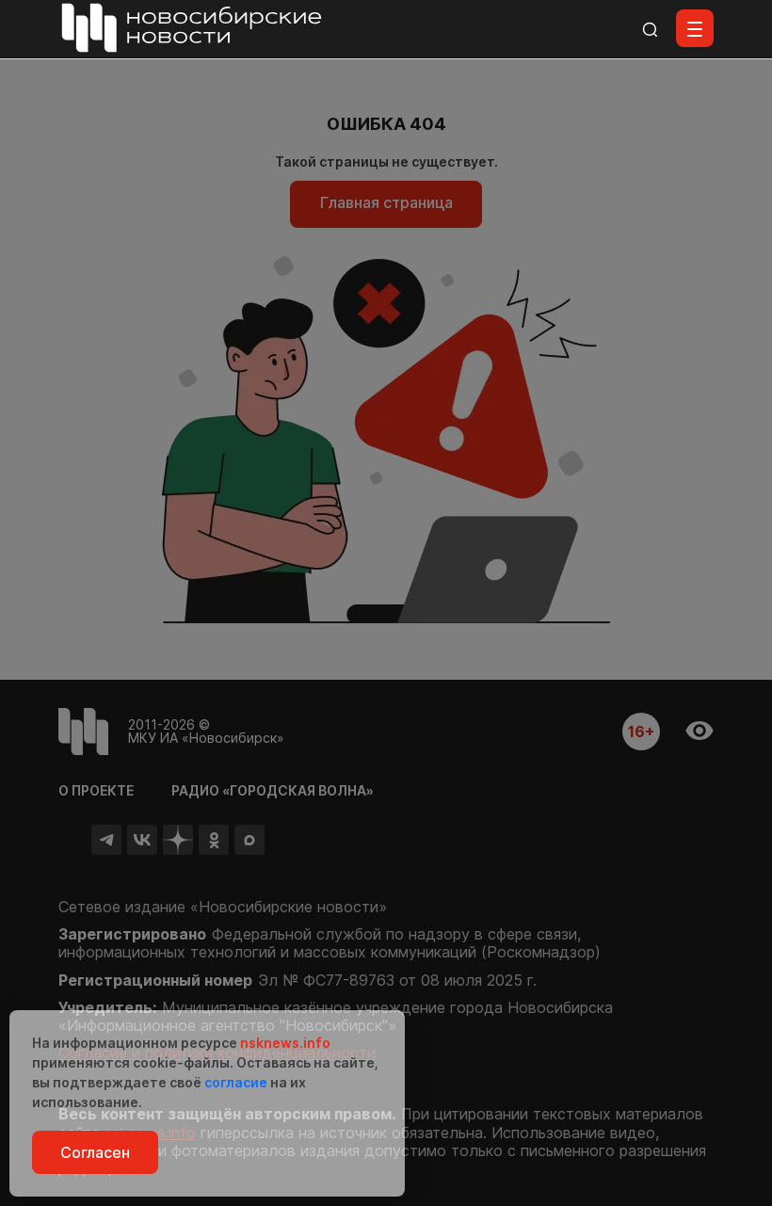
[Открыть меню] (695, 28)
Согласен (95, 1152)
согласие (235, 1082)
